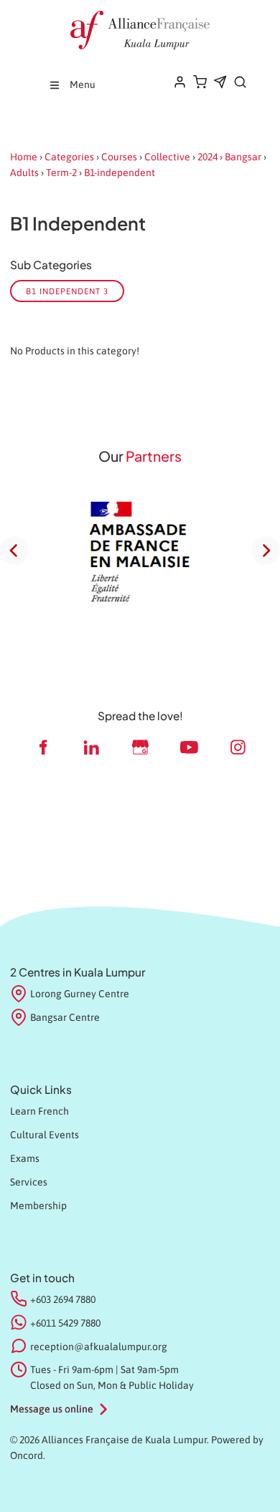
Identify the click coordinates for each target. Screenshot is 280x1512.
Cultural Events (44, 1134)
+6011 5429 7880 (65, 1323)
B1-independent (119, 172)
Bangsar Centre (65, 1017)
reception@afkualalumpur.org (98, 1346)
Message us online (51, 1409)
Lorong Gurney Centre (79, 993)
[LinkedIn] (91, 747)
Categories (69, 157)
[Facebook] (42, 747)
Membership (38, 1205)
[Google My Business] (140, 747)
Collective (167, 157)
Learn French (39, 1111)
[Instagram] (237, 747)
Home (23, 157)
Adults (24, 172)
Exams (24, 1158)
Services (28, 1182)
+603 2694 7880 (62, 1299)
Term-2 (61, 172)
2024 (207, 157)
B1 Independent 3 (67, 291)
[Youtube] (189, 747)
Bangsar (243, 157)
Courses (119, 157)
